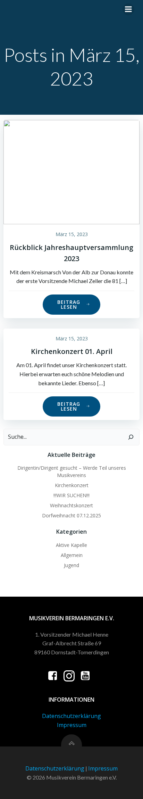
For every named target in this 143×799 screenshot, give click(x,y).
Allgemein (72, 555)
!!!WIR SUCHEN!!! (71, 495)
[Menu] (128, 9)
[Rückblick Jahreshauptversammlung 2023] (71, 171)
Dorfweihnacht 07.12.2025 (71, 515)
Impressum (71, 725)
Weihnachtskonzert (71, 505)
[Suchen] (131, 437)
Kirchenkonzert (72, 485)
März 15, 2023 (72, 234)
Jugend (71, 565)
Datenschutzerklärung (71, 716)
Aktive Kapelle (71, 545)
